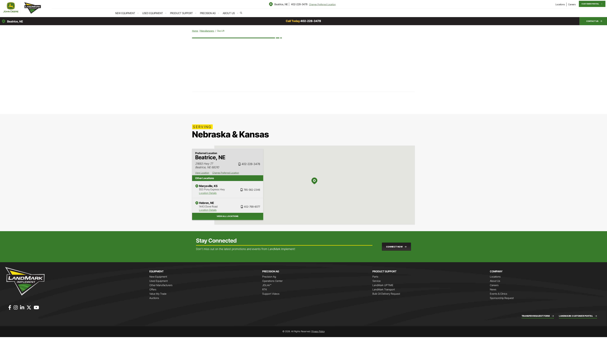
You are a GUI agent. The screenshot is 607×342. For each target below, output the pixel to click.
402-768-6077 (252, 206)
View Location (202, 172)
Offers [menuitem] (152, 289)
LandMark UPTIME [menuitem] (382, 285)
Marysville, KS (208, 186)
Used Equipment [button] (152, 13)
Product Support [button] (181, 13)
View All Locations (228, 216)
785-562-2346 (252, 189)
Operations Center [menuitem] (272, 280)
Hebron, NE (206, 203)
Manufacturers (207, 30)
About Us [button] (229, 13)
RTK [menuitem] (264, 289)
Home (195, 30)
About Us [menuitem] (495, 280)
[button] (592, 4)
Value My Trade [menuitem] (157, 293)
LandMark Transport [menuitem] (383, 289)
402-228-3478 (299, 4)
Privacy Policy (318, 331)
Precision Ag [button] (208, 13)
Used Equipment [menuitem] (158, 280)
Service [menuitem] (376, 280)
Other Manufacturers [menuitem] (160, 285)
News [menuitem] (493, 289)
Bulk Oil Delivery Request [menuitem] (386, 293)
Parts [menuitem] (375, 276)
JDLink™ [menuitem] (266, 285)
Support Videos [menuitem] (270, 293)
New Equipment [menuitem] (158, 276)
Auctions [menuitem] (154, 298)
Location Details (208, 193)
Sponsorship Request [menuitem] (502, 298)
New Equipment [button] (125, 13)
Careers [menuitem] (572, 4)
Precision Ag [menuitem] (269, 276)
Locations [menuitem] (560, 4)
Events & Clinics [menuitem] (498, 293)
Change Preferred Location (322, 4)
